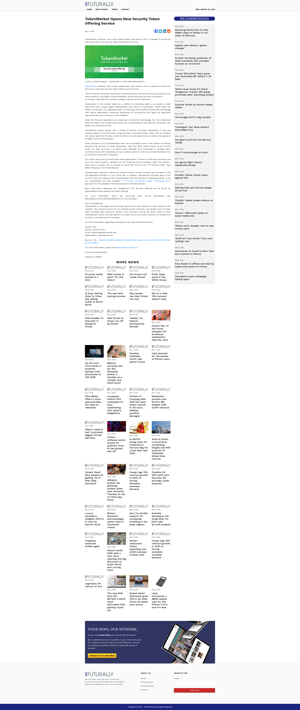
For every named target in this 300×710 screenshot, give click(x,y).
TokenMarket (91, 86)
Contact (144, 690)
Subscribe (194, 690)
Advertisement (147, 686)
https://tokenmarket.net (126, 247)
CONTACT (125, 9)
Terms (143, 678)
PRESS (115, 9)
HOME (89, 9)
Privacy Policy (147, 682)
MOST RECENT (102, 9)
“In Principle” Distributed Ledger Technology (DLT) (146, 181)
